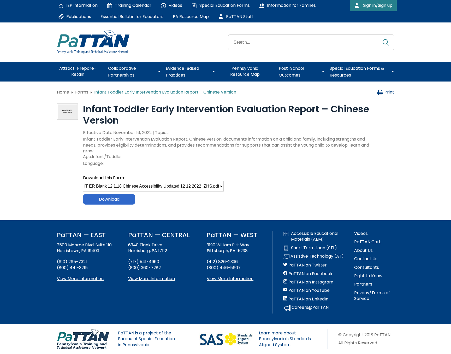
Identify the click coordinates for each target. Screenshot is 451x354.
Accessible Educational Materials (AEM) (314, 236)
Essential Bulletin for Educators (131, 17)
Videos (361, 233)
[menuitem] (79, 72)
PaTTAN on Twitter (307, 265)
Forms (81, 92)
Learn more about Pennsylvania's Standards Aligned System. (285, 339)
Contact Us (365, 259)
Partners (363, 284)
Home (63, 92)
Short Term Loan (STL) (314, 248)
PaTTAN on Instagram (310, 282)
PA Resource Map (191, 17)
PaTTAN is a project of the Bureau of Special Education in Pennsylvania (146, 339)
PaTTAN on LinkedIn (307, 299)
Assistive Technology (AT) (316, 256)
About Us (363, 250)
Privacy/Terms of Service (372, 295)
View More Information (80, 279)
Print (389, 92)
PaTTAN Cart (367, 242)
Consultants (366, 267)
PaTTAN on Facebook (310, 274)
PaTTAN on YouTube (308, 290)
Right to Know (368, 276)
